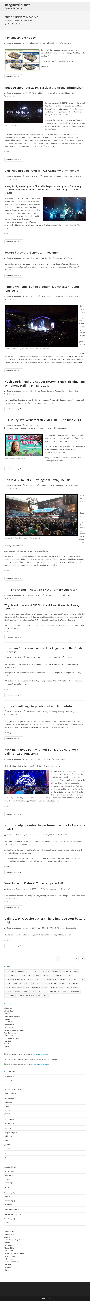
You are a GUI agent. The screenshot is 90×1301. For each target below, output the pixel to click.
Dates (46, 975)
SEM (32, 992)
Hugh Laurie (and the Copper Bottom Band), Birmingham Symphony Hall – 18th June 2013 (44, 383)
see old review (74, 356)
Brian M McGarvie (14, 24)
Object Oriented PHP (14, 988)
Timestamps (74, 992)
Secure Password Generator (14, 1030)
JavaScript (17, 983)
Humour (7, 1110)
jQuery (48, 712)
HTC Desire (45, 928)
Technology (57, 258)
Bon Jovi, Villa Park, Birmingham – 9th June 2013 (38, 480)
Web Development (10, 1033)
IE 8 (82, 979)
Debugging (56, 975)
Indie (8, 983)
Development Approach (15, 979)
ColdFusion (10, 975)
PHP (46, 595)
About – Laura (9, 1011)
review (8, 992)
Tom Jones (10, 996)
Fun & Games (9, 1098)
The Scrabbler (9, 1025)
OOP (27, 988)
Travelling (7, 1041)
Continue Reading (14, 76)
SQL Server (54, 992)
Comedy (10, 428)
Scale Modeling (52, 43)
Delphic (68, 975)
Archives (7, 1014)
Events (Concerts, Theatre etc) (52, 93)
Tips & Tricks (56, 928)
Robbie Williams (21, 992)
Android (21, 971)
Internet (7, 1179)
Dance (38, 975)
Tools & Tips (8, 1027)
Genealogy (8, 1102)
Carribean (67, 971)
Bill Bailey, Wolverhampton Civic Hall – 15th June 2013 (42, 420)
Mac (5, 1188)
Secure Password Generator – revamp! (31, 252)
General (7, 1107)
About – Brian (9, 1008)
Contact (7, 1019)
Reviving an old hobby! (20, 37)
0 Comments (67, 43)
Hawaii (62, 979)
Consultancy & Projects (12, 1016)
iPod (6, 1196)
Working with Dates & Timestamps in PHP (34, 883)
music (62, 983)
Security (48, 258)
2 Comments (12, 598)
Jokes (27, 983)
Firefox (39, 979)
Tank (64, 992)
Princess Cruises (57, 988)
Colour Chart (8, 1036)
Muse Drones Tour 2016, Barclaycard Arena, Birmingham (44, 87)
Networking (8, 1201)
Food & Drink (51, 979)
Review (74, 93)
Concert (22, 975)
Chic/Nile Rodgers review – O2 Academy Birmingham (41, 171)
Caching (55, 971)
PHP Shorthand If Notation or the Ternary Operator (40, 590)
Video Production (10, 1209)
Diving (6, 1085)
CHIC (76, 971)
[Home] (5, 24)
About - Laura (9, 1234)
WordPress (8, 1044)
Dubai (30, 979)
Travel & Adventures (52, 657)
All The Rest (45, 759)
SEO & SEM (8, 1171)
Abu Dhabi (10, 971)
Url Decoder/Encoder (11, 1038)
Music (67, 93)
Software (7, 1176)
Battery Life (32, 971)
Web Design (66, 595)
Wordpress (8, 1267)
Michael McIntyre (49, 983)
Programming (54, 595)
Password (36, 988)
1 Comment (65, 835)
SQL (45, 992)
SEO (39, 992)
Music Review (73, 983)
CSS (30, 975)
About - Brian (9, 1231)
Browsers (45, 971)
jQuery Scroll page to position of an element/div (38, 706)
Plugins (6, 1047)
